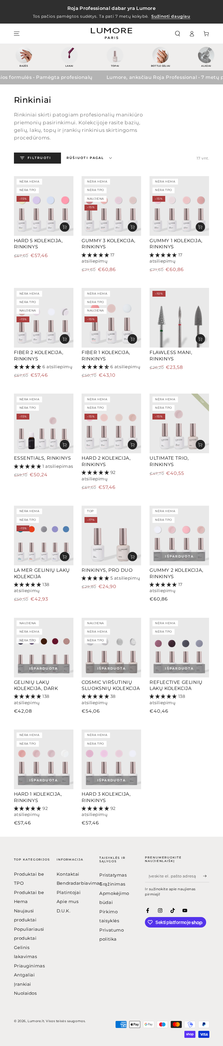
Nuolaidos (25, 993)
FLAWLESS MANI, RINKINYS (171, 356)
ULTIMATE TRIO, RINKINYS (169, 461)
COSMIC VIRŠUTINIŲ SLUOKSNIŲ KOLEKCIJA (111, 685)
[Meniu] (17, 34)
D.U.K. (63, 911)
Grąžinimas (112, 884)
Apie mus (68, 901)
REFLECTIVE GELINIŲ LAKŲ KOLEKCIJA (176, 685)
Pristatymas (113, 875)
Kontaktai (68, 874)
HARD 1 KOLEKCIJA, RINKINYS (38, 797)
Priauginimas (29, 966)
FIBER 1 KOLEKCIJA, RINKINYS (106, 356)
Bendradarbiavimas (79, 883)
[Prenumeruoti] (206, 876)
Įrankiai (22, 984)
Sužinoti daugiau (170, 16)
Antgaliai (24, 975)
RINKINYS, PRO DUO (107, 570)
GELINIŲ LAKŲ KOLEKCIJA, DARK (36, 685)
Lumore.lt (36, 1021)
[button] (177, 34)
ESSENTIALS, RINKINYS (42, 458)
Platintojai (68, 892)
